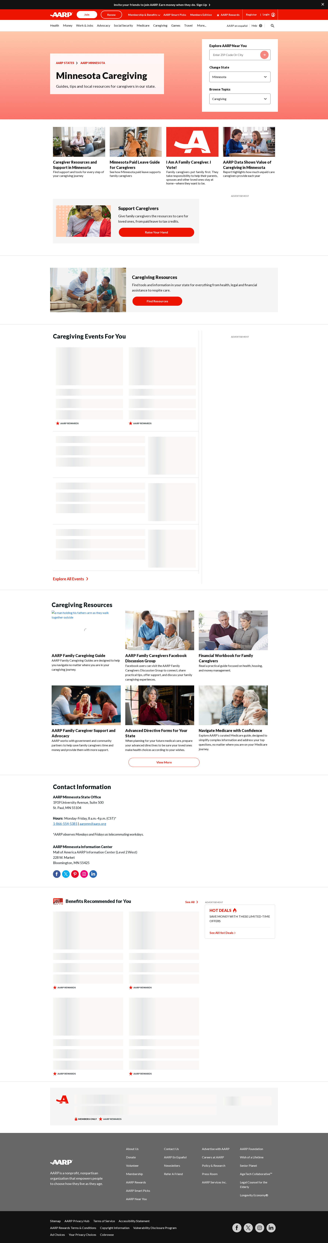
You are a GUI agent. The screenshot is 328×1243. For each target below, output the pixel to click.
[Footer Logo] (76, 1162)
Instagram (84, 874)
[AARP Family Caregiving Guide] (86, 630)
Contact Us (171, 1149)
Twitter (66, 874)
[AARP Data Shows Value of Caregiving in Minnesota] (249, 142)
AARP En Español (175, 1157)
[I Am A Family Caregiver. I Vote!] (192, 142)
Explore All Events (68, 579)
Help (254, 25)
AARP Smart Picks (174, 14)
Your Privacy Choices (82, 1234)
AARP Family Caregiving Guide (78, 655)
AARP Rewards (230, 14)
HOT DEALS (221, 910)
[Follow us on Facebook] (236, 1227)
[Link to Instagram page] (259, 1227)
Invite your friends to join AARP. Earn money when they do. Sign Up (160, 4)
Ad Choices (57, 1234)
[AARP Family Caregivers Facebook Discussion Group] (159, 630)
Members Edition (201, 14)
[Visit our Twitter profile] (248, 1227)
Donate (131, 1157)
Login (266, 14)
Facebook (57, 874)
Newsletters (172, 1165)
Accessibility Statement (134, 1221)
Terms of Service (104, 1221)
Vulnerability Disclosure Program (155, 1228)
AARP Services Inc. (214, 1182)
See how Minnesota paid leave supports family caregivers (135, 173)
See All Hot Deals (221, 932)
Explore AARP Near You (228, 46)
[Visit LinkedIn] (271, 1227)
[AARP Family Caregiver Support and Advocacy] (86, 705)
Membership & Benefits (142, 14)
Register (251, 14)
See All (190, 902)
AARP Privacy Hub (77, 1221)
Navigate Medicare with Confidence (230, 730)
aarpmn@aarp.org (93, 824)
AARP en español (237, 25)
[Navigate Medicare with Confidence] (233, 705)
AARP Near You (136, 1199)
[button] (272, 25)
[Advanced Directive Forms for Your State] (159, 705)
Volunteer (132, 1165)
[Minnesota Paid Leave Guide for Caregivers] (136, 142)
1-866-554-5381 (65, 824)
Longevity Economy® (254, 1195)
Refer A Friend (173, 1174)
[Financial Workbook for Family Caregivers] (233, 630)
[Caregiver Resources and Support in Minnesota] (79, 142)
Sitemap (55, 1221)
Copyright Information (114, 1228)
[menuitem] (54, 27)
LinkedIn (93, 874)
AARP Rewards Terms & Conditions (73, 1228)
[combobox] (239, 55)
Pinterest (75, 874)
